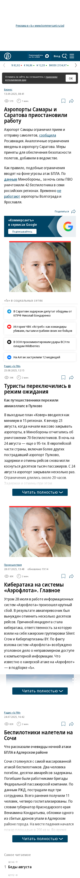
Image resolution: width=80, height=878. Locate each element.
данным (10, 179)
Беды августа (20, 866)
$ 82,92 (15, 65)
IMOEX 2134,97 (57, 65)
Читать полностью (40, 492)
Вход (57, 56)
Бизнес (8, 89)
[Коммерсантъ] (7, 56)
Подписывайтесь (22, 231)
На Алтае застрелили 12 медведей (36, 357)
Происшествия (13, 565)
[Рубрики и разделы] (72, 56)
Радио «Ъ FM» (12, 366)
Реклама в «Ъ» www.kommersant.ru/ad (40, 26)
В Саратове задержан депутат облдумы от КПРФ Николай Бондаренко (42, 313)
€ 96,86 (28, 65)
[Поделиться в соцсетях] (71, 100)
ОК (71, 78)
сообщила (47, 135)
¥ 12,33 (41, 65)
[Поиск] (65, 56)
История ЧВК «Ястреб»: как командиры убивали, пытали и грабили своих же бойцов (42, 328)
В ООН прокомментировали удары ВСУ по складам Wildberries (41, 344)
